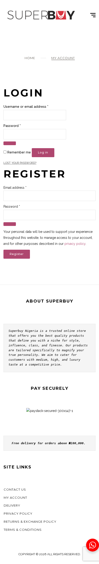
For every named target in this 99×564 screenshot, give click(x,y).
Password (12, 126)
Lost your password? (19, 163)
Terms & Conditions (23, 529)
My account (15, 497)
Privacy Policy (18, 513)
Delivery (12, 505)
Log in (43, 152)
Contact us (15, 489)
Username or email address (25, 106)
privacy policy (74, 244)
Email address (14, 187)
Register (17, 254)
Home (30, 58)
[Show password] (9, 143)
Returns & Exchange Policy (30, 521)
